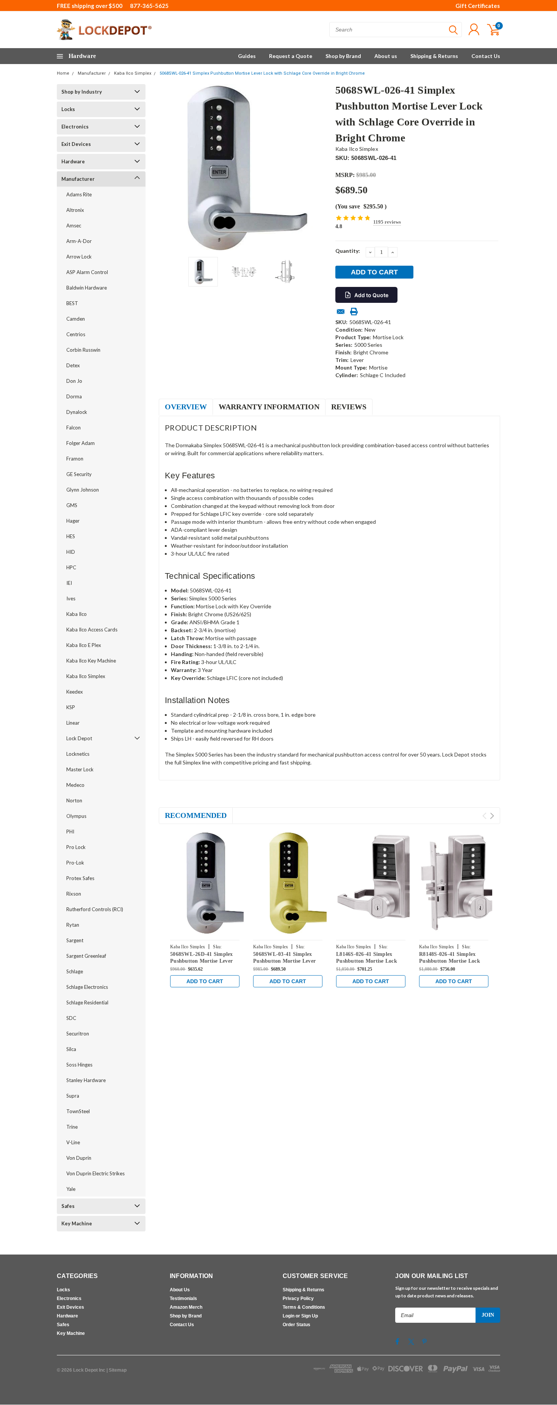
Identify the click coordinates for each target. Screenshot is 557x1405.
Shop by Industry (81, 92)
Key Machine (76, 1223)
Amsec (73, 225)
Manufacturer (92, 73)
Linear (73, 723)
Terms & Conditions (304, 1307)
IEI (69, 583)
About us (385, 56)
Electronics (75, 127)
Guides (247, 56)
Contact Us (485, 56)
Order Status (296, 1324)
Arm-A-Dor (79, 241)
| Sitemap (116, 1370)
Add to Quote (371, 295)
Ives (70, 598)
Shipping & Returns (434, 56)
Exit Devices (76, 144)
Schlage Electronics (87, 987)
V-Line (73, 1142)
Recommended (196, 815)
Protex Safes (80, 878)
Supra (72, 1096)
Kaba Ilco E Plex (83, 645)
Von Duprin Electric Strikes (95, 1173)
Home (63, 73)
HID (70, 552)
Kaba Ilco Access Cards (91, 630)
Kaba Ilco (76, 614)
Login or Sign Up (300, 1316)
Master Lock (80, 769)
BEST (72, 303)
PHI (70, 832)
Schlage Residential (87, 1002)
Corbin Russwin (83, 350)
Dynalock (76, 412)
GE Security (79, 474)
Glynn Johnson (82, 490)
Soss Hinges (79, 1065)
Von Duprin (78, 1158)
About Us (180, 1289)
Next (320, 167)
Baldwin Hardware (86, 288)
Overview (186, 407)
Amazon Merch (186, 1307)
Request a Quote (290, 56)
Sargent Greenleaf (86, 956)
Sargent (74, 940)
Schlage (74, 971)
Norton (74, 800)
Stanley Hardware (86, 1080)
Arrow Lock (79, 257)
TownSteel (78, 1111)
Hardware (73, 161)
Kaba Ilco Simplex (132, 73)
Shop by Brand (343, 56)
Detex (73, 365)
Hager (73, 521)
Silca (71, 1049)
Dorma (74, 396)
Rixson (73, 894)
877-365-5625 (149, 5)
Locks (68, 109)
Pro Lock (76, 847)
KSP (70, 707)
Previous (168, 167)
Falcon (73, 427)
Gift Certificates (477, 5)
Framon (74, 459)
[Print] (354, 311)
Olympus (76, 816)
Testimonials (183, 1298)
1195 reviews (387, 222)
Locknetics (77, 754)
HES (70, 536)
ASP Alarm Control (87, 272)
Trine (72, 1127)
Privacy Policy (298, 1298)
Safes (68, 1206)
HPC (71, 567)
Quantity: (347, 250)
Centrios (75, 334)
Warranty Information (269, 407)
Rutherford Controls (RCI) (94, 909)
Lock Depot (79, 738)
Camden (75, 319)
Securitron (77, 1034)
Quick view (222, 883)
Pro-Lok (75, 863)
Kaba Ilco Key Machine (91, 661)
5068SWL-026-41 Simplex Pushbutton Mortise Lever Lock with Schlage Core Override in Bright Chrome (262, 73)
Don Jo (74, 381)
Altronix (75, 210)
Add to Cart (204, 981)
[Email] (340, 311)
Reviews (348, 407)
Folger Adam (80, 443)
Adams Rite (79, 194)
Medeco (75, 785)
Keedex (74, 692)
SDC (71, 1018)
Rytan (72, 925)
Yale (70, 1189)
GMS (71, 505)
